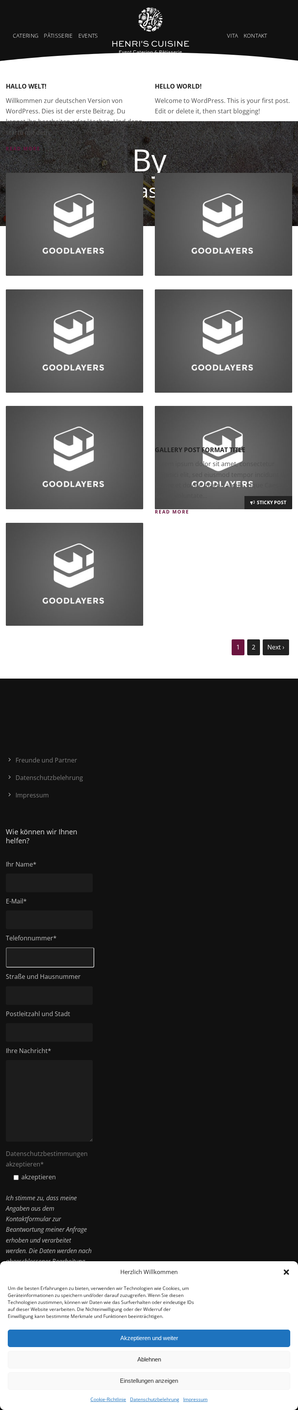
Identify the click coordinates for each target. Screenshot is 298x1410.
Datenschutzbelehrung (154, 1399)
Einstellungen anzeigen (149, 1380)
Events (88, 35)
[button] (286, 1272)
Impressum (195, 1399)
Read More (23, 148)
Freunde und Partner (46, 760)
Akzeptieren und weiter (149, 1338)
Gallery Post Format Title (200, 450)
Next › (275, 647)
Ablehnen (149, 1359)
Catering (26, 35)
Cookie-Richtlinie (108, 1399)
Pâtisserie (58, 35)
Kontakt (255, 35)
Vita (232, 35)
